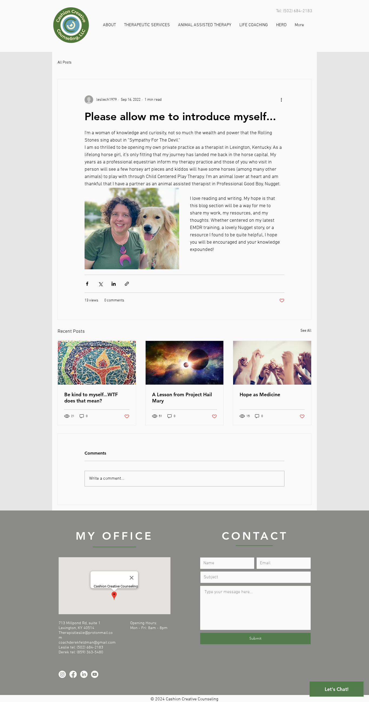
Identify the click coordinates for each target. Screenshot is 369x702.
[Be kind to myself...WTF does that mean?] (97, 363)
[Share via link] (126, 283)
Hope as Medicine (260, 394)
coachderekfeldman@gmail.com (87, 642)
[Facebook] (73, 674)
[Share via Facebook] (87, 283)
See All (305, 330)
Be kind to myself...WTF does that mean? (91, 397)
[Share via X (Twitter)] (100, 283)
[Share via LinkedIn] (113, 283)
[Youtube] (94, 674)
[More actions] (281, 99)
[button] (109, 25)
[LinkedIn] (84, 674)
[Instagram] (62, 674)
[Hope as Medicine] (272, 363)
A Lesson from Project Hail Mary (182, 397)
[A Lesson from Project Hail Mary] (185, 363)
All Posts (65, 62)
